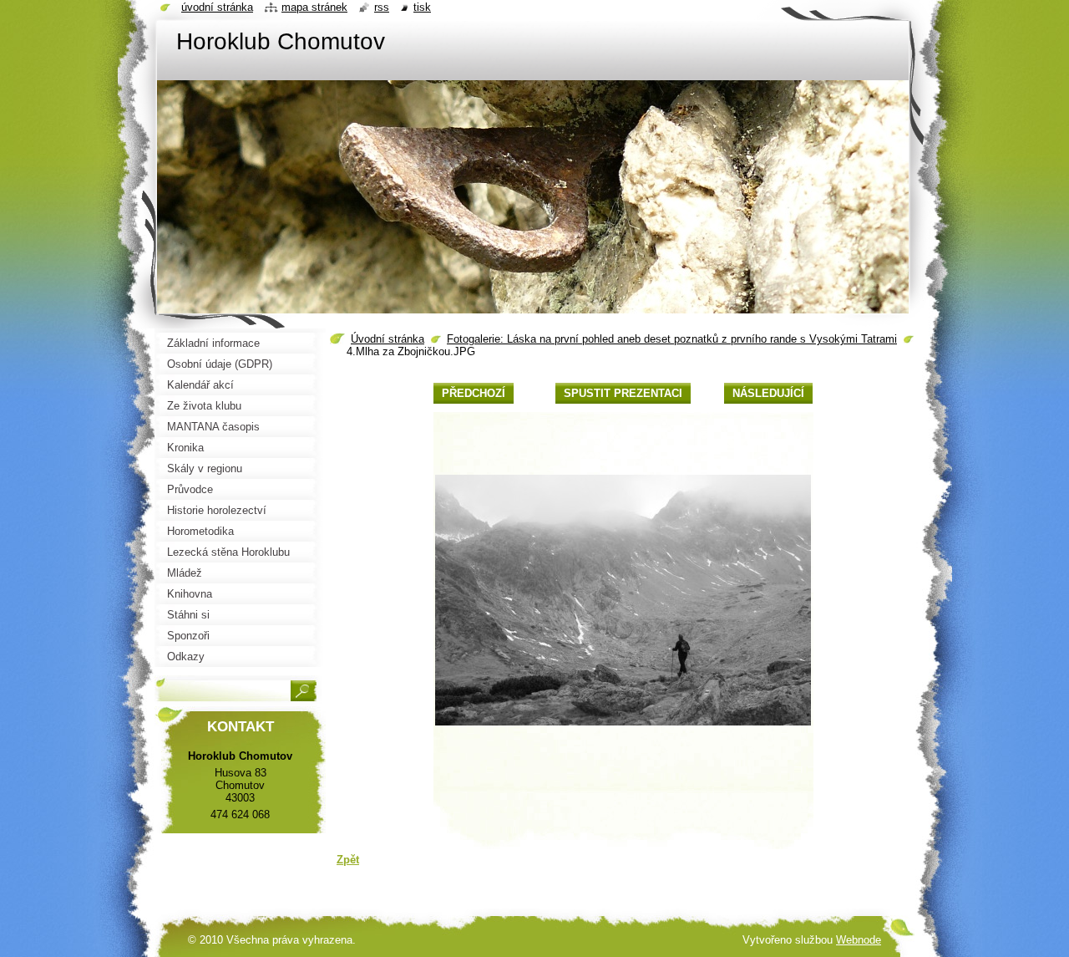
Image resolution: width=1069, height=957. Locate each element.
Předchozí (473, 393)
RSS (381, 7)
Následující (768, 393)
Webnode (858, 940)
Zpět (348, 859)
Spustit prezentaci (623, 393)
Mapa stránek (314, 7)
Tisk (422, 7)
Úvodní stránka (387, 339)
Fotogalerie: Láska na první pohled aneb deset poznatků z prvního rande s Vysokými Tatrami (672, 339)
